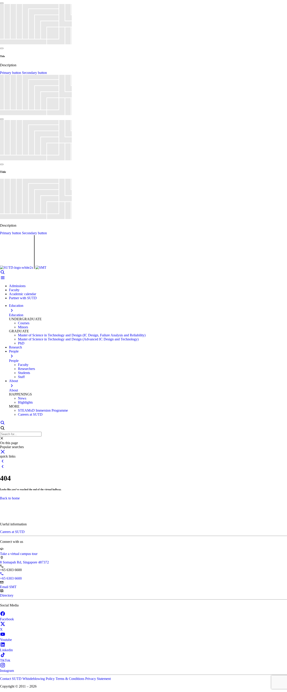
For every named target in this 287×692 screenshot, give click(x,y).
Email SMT (8, 587)
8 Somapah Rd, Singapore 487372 (24, 562)
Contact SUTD (11, 679)
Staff (21, 377)
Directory (6, 595)
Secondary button (34, 73)
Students (24, 373)
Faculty (14, 290)
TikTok (5, 660)
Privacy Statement (98, 679)
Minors (23, 327)
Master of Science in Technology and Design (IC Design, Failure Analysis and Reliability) (82, 335)
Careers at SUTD (30, 414)
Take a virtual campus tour (18, 554)
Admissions (17, 286)
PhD (21, 343)
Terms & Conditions (70, 679)
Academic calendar (22, 294)
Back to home (10, 498)
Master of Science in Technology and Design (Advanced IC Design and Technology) (78, 339)
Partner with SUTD (23, 298)
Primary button (11, 73)
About (13, 390)
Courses (23, 323)
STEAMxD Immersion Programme (43, 410)
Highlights (25, 402)
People (14, 361)
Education (16, 315)
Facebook (7, 619)
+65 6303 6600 (11, 578)
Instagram (7, 671)
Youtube (6, 640)
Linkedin (6, 650)
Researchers (26, 369)
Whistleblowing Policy (39, 679)
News (22, 398)
